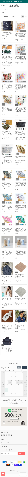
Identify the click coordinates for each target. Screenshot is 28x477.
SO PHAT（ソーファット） (7, 281)
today (19, 367)
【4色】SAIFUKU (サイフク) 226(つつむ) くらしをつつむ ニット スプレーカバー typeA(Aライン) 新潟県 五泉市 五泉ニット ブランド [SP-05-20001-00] (20, 251)
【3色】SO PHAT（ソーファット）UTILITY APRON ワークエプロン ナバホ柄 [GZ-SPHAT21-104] (7, 278)
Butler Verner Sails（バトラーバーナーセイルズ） (7, 66)
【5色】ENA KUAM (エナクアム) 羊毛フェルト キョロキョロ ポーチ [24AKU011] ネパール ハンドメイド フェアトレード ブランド (7, 134)
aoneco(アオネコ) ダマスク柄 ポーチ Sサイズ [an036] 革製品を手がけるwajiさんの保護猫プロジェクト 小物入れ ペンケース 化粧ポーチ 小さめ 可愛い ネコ (20, 135)
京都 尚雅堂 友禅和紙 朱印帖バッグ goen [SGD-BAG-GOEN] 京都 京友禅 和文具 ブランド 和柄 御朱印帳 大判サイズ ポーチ (7, 86)
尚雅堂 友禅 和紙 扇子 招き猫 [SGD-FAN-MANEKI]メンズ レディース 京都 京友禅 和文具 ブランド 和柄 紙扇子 (7, 109)
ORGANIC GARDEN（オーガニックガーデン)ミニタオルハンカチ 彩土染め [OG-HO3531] (20, 300)
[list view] (25, 16)
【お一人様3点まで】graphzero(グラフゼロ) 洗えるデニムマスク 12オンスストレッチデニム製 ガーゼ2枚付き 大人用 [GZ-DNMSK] (20, 325)
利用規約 (10, 469)
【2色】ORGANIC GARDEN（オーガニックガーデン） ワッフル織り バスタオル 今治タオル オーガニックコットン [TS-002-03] (7, 301)
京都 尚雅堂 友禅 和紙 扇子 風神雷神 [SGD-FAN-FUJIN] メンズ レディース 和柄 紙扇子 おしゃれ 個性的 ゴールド (20, 159)
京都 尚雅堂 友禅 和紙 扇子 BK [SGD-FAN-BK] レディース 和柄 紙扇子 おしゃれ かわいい (7, 183)
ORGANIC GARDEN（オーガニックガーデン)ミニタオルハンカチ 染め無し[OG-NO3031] (20, 276)
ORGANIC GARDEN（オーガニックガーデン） (20, 279)
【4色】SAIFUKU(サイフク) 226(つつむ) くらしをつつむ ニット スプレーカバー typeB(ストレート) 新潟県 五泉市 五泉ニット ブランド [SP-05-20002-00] (7, 251)
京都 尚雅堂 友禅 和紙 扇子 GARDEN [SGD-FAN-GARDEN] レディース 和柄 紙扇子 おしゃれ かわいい (20, 228)
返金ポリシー (16, 469)
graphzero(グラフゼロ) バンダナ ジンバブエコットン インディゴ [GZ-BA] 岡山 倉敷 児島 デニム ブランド (7, 34)
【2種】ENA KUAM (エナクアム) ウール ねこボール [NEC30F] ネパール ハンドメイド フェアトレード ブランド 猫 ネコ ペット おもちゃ (20, 110)
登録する (21, 453)
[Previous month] (23, 367)
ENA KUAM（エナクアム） (20, 114)
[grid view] (22, 16)
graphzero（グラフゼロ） (6, 36)
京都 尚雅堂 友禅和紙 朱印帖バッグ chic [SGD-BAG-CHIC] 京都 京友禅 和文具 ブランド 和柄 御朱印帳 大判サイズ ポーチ (20, 36)
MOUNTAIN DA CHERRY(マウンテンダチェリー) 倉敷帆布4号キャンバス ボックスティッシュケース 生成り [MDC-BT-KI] (7, 325)
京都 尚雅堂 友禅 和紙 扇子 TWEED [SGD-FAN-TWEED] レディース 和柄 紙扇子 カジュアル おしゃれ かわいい (20, 184)
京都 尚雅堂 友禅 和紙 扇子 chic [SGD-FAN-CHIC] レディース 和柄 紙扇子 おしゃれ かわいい (20, 206)
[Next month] (25, 367)
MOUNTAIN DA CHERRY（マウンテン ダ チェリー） (7, 329)
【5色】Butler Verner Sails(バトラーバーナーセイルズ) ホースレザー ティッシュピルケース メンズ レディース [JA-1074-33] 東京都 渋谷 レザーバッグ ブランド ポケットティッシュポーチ (7, 60)
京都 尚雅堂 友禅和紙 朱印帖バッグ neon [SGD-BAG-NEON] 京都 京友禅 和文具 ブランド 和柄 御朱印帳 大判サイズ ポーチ (20, 86)
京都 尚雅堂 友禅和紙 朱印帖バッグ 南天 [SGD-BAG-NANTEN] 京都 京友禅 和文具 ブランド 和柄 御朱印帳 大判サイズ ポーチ (20, 59)
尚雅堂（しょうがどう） (19, 39)
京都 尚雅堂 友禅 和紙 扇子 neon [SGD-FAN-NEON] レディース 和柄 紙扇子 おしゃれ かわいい (7, 228)
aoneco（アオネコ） (19, 139)
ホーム (2, 9)
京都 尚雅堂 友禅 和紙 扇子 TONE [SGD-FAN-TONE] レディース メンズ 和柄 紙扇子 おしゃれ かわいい (7, 206)
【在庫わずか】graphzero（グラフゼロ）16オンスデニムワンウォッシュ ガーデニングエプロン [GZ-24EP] (7, 348)
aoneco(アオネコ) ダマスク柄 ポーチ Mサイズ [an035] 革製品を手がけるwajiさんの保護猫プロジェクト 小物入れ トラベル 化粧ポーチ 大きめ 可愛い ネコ (7, 160)
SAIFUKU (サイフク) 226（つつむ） (7, 256)
